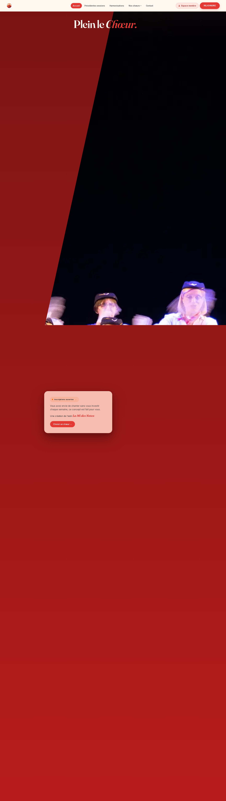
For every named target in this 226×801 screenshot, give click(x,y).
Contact (149, 6)
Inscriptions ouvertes (65, 399)
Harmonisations (117, 6)
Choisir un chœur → (62, 424)
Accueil (76, 6)
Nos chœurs (135, 6)
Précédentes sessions (94, 6)
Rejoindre (210, 5)
